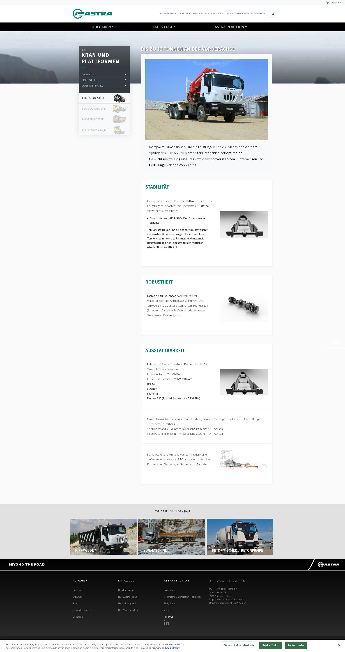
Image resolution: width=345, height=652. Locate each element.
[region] (172, 645)
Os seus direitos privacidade (239, 645)
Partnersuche (214, 13)
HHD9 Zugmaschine (128, 610)
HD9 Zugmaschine (127, 596)
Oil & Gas (77, 596)
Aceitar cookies (296, 645)
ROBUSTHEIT (90, 80)
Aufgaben (101, 27)
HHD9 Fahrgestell (127, 603)
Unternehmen (167, 13)
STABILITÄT (89, 74)
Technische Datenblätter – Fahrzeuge (182, 596)
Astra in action (229, 27)
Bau (85, 50)
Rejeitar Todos (270, 645)
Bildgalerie (169, 603)
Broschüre (169, 590)
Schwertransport (81, 610)
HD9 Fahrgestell (93, 97)
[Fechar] (339, 645)
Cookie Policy (172, 648)
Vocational (78, 616)
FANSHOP (259, 13)
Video (167, 610)
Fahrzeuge (163, 27)
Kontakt (184, 13)
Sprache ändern (334, 2)
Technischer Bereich (238, 13)
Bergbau (77, 590)
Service (198, 13)
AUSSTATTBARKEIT (94, 85)
